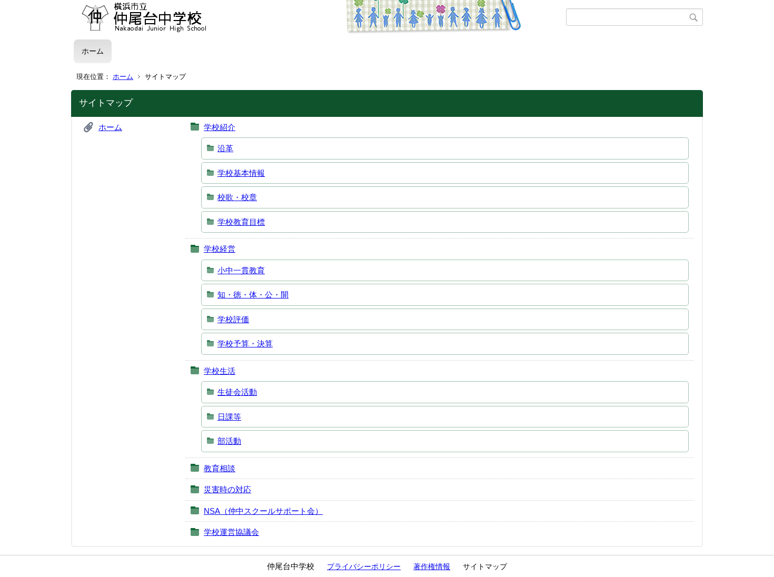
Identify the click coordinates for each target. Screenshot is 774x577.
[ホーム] (320, 17)
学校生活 (219, 370)
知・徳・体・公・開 (253, 294)
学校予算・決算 (245, 343)
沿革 (225, 148)
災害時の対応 (227, 489)
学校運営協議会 (231, 532)
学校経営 (219, 248)
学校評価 (233, 319)
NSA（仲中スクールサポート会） (263, 510)
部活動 (229, 440)
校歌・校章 (237, 197)
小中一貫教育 (241, 270)
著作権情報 (431, 566)
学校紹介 (219, 127)
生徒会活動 (237, 391)
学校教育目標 (241, 221)
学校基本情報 (241, 172)
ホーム (93, 51)
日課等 (229, 416)
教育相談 (219, 468)
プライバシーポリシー (364, 566)
